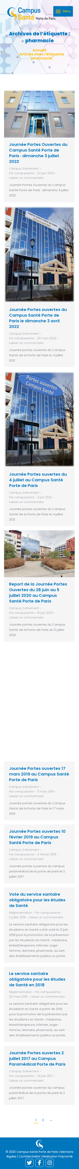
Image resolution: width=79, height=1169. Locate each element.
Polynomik (65, 1156)
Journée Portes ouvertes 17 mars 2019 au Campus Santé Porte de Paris (39, 774)
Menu (66, 11)
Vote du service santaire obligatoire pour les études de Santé (37, 899)
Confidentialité (29, 1156)
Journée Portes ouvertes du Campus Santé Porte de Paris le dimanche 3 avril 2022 (38, 318)
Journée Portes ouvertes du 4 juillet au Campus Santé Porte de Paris (38, 479)
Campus (15, 169)
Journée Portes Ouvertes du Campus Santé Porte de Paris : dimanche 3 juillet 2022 (38, 153)
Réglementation (20, 913)
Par (21, 173)
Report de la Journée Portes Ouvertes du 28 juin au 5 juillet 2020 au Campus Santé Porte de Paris (38, 592)
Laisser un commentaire (26, 178)
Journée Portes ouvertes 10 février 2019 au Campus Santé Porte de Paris (37, 836)
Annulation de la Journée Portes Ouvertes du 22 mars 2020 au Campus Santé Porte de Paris (38, 708)
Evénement (31, 169)
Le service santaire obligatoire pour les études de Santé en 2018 (37, 979)
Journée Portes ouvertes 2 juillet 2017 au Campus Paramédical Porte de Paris (37, 1058)
